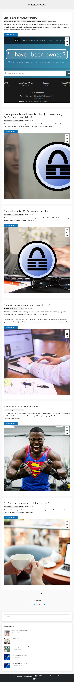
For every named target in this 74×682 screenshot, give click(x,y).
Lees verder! (10, 35)
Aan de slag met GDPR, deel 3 (20, 655)
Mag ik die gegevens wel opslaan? (21, 647)
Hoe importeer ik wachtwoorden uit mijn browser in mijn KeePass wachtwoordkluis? (33, 116)
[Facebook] (29, 604)
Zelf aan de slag (41, 21)
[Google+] (39, 604)
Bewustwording (8, 21)
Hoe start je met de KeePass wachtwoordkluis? (28, 211)
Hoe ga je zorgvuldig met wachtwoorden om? (27, 305)
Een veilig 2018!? (16, 638)
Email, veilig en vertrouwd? (19, 630)
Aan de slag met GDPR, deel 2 (20, 663)
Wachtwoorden (31, 21)
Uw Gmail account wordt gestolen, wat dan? (26, 503)
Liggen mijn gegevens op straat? (20, 17)
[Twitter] (34, 604)
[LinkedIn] (44, 604)
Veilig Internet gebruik (20, 21)
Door (52, 21)
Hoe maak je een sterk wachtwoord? (22, 406)
